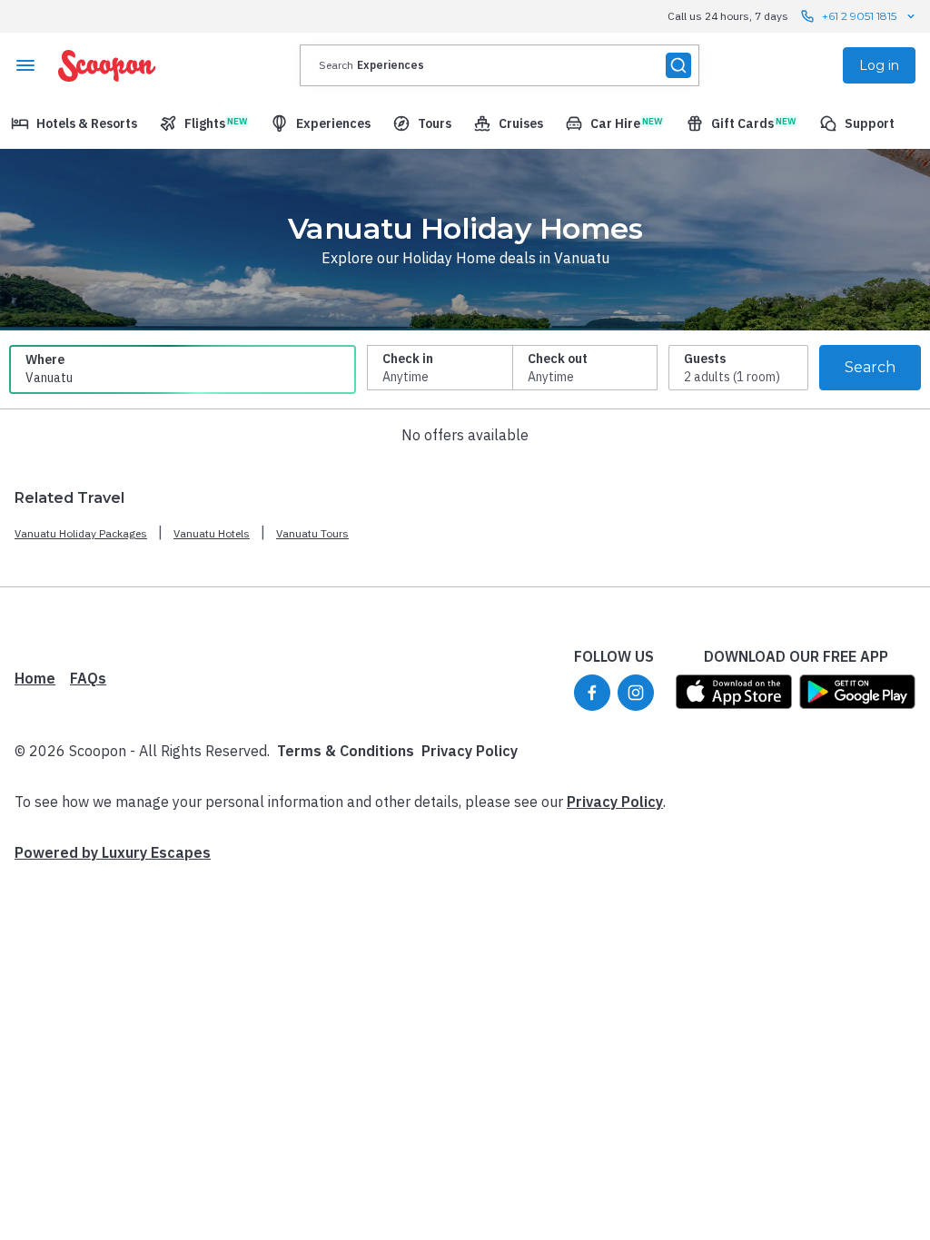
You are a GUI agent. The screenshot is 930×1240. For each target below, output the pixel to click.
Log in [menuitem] (879, 65)
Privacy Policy (469, 751)
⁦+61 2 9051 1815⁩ (859, 16)
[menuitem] (74, 123)
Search (870, 367)
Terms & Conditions (345, 751)
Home (35, 678)
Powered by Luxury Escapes (113, 852)
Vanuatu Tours (312, 533)
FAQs (88, 678)
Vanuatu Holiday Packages (81, 533)
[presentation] (499, 65)
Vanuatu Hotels (211, 533)
